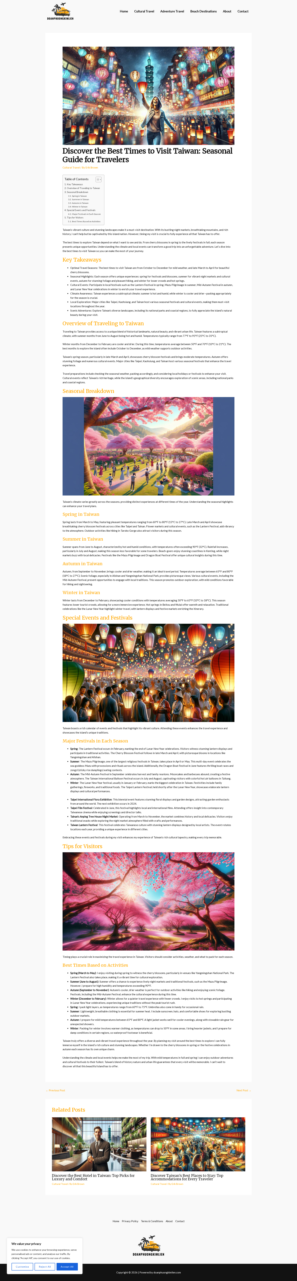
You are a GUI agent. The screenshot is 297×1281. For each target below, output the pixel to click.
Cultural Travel (144, 11)
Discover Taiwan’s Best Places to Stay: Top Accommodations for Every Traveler (187, 1177)
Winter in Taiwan (79, 206)
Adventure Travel (172, 11)
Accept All (67, 1266)
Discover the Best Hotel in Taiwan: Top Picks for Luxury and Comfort (93, 1177)
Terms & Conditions (152, 1221)
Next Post (243, 1090)
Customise (22, 1266)
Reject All (45, 1266)
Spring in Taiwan (79, 196)
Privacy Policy (130, 1221)
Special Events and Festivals (81, 210)
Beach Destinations (203, 11)
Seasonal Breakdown (77, 192)
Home (124, 11)
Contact (243, 11)
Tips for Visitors (75, 217)
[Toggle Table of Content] (97, 179)
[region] (44, 1256)
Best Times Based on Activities (86, 221)
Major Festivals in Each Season (86, 214)
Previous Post (55, 1090)
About (227, 11)
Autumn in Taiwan (80, 203)
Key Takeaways (75, 184)
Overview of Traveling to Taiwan (83, 188)
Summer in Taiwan (80, 199)
